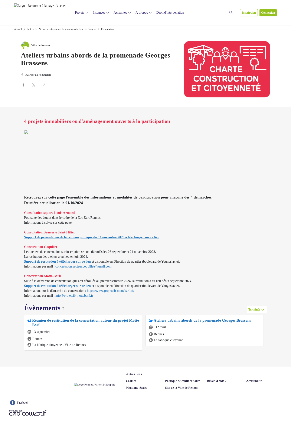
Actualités (120, 12)
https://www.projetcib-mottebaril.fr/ (110, 290)
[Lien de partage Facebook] (23, 85)
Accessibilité (254, 381)
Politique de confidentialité (182, 381)
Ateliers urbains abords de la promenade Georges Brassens (67, 29)
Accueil (18, 29)
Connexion (268, 12)
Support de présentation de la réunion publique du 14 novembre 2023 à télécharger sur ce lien (91, 237)
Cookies (131, 381)
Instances (99, 12)
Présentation (107, 29)
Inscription (249, 12)
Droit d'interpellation (170, 12)
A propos (141, 12)
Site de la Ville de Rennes (181, 387)
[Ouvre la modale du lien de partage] (43, 85)
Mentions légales (136, 387)
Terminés (254, 309)
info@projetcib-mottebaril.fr (74, 295)
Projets (79, 12)
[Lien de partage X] (33, 85)
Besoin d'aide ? (216, 381)
